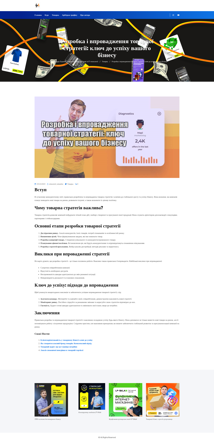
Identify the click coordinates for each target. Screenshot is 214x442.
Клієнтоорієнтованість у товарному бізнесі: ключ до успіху (66, 340)
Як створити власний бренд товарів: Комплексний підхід (66, 343)
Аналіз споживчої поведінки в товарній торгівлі (61, 350)
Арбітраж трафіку (69, 15)
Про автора (85, 15)
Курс (47, 15)
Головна (38, 15)
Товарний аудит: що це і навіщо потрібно (58, 346)
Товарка (55, 15)
